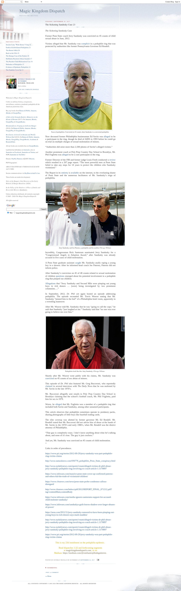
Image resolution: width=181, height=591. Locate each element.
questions (60, 276)
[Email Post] (98, 560)
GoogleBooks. (20, 122)
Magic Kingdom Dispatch (42, 11)
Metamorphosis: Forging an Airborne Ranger (21, 126)
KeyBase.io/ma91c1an (32, 173)
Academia (33, 139)
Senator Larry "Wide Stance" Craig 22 (18, 45)
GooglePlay (17, 113)
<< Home (48, 576)
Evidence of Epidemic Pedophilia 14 (18, 67)
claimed (48, 386)
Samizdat (27, 150)
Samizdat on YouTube (17, 154)
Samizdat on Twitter (28, 152)
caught (78, 262)
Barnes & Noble (24, 110)
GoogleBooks (24, 139)
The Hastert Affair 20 (13, 50)
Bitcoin (31, 159)
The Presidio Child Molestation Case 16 (19, 61)
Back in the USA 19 (12, 53)
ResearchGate (10, 142)
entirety (64, 172)
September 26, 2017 (87, 560)
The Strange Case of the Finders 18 (17, 56)
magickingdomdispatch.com (78, 550)
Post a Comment (52, 572)
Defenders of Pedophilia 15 (15, 64)
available (75, 172)
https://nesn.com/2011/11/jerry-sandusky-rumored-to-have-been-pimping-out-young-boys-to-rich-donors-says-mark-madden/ (79, 513)
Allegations (50, 283)
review (112, 160)
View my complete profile (28, 89)
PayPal (14, 159)
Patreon (19, 159)
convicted (49, 378)
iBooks (8, 113)
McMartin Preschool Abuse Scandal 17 (19, 59)
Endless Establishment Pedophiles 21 (18, 47)
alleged (107, 136)
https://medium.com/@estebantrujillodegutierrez (84, 553)
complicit (85, 43)
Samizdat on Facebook (13, 152)
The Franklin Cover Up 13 (14, 70)
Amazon (33, 110)
